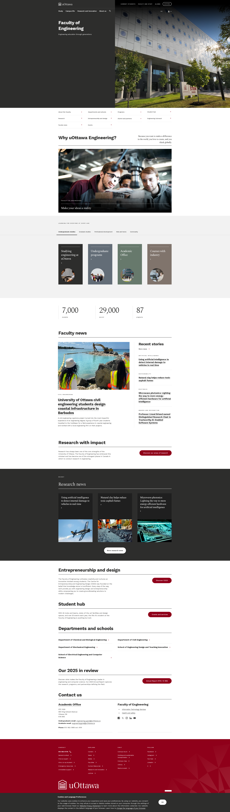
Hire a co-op (65, 762)
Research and (96, 769)
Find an (63, 759)
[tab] (67, 233)
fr (162, 11)
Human (94, 766)
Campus (122, 752)
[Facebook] (119, 718)
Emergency (65, 766)
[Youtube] (135, 718)
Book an (122, 768)
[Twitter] (123, 718)
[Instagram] (127, 718)
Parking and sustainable (126, 756)
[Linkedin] (131, 718)
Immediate (64, 769)
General (63, 755)
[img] (65, 4)
